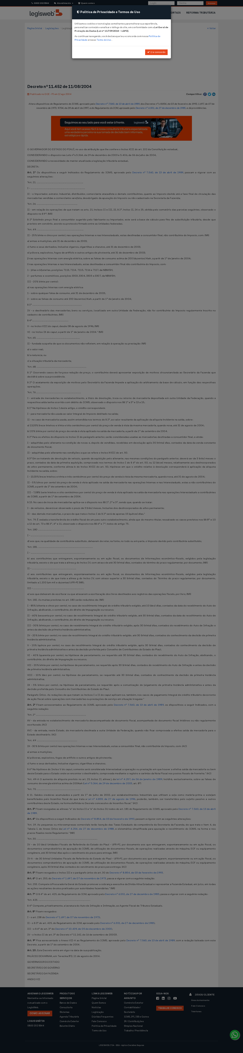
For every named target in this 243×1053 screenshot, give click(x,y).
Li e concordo (157, 52)
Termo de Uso (104, 40)
